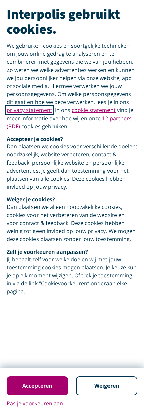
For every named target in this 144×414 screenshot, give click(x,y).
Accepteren (37, 385)
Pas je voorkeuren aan (35, 403)
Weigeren (106, 385)
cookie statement (94, 110)
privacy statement (29, 110)
